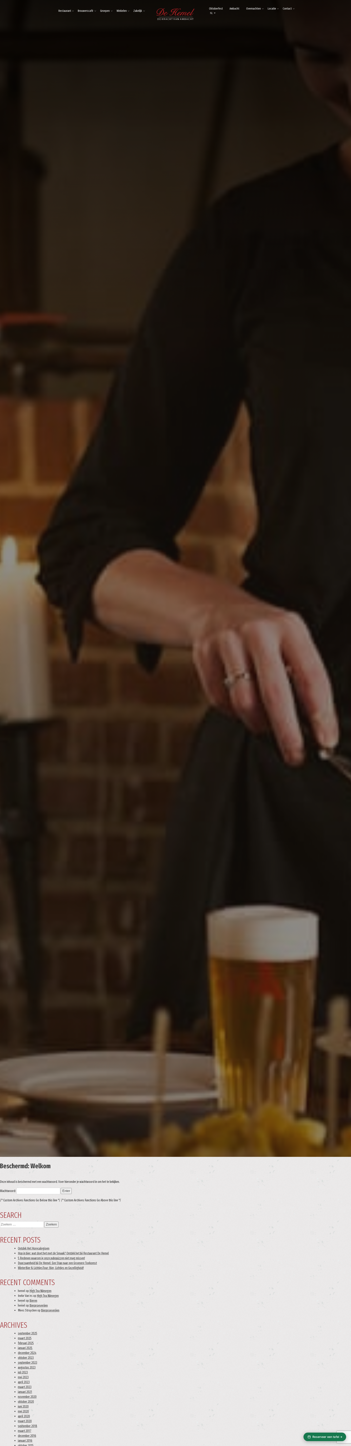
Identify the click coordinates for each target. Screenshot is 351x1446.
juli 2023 (23, 1372)
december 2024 (27, 1353)
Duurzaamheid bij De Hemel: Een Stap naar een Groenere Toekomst (57, 1263)
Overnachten (253, 8)
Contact (287, 8)
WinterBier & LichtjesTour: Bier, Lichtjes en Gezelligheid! (51, 1268)
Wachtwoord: (8, 1191)
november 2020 (27, 1397)
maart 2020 (25, 1421)
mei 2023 (23, 1377)
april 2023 (24, 1382)
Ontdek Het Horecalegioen (33, 1248)
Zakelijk (137, 11)
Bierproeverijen (38, 1305)
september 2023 (27, 1363)
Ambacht (234, 8)
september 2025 (27, 1333)
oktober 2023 (26, 1358)
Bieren (33, 1301)
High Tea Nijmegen (40, 1291)
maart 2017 (24, 1431)
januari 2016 (25, 1441)
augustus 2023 (27, 1367)
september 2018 (27, 1426)
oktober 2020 (26, 1402)
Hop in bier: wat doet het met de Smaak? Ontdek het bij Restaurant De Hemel (63, 1253)
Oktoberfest (216, 8)
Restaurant (64, 11)
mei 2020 (23, 1411)
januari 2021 (25, 1392)
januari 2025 (25, 1348)
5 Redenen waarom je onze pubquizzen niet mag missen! (51, 1258)
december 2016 (27, 1436)
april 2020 (24, 1416)
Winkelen (122, 11)
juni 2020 (23, 1406)
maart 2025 (24, 1338)
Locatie (272, 8)
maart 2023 (24, 1387)
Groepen (105, 11)
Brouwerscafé (85, 11)
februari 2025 (26, 1343)
